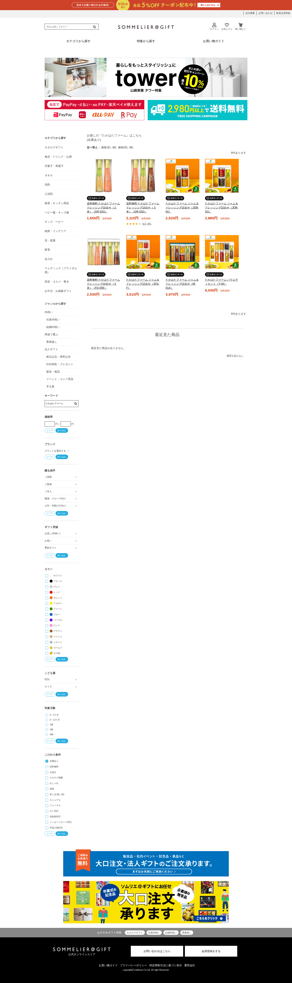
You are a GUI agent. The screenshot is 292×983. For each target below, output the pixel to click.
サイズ (48, 686)
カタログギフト (135, 932)
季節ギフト (50, 547)
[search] (94, 27)
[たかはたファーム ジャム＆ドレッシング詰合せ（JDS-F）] (143, 252)
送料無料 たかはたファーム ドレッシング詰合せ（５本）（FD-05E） (103, 283)
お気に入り (226, 29)
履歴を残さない (235, 355)
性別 (47, 679)
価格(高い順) (125, 147)
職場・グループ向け (55, 498)
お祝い (48, 540)
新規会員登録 (283, 13)
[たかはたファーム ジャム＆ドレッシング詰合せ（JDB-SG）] (222, 176)
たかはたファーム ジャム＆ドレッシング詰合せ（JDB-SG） (221, 207)
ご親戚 (48, 484)
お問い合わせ (265, 13)
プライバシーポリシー (133, 965)
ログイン (214, 29)
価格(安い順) (108, 147)
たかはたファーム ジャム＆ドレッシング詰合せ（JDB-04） (182, 207)
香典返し (186, 932)
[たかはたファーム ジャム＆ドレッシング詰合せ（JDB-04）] (182, 176)
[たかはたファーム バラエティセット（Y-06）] (222, 252)
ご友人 (48, 491)
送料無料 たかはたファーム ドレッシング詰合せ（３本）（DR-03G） (142, 207)
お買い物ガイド (108, 965)
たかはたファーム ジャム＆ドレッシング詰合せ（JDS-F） (142, 283)
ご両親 (48, 477)
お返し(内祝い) (52, 533)
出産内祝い (154, 932)
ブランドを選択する (55, 450)
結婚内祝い (171, 932)
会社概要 (250, 13)
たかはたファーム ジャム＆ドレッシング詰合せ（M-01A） (182, 283)
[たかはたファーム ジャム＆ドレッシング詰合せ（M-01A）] (182, 252)
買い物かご (240, 29)
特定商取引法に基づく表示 (165, 965)
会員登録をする (211, 951)
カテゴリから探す (55, 137)
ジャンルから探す (55, 303)
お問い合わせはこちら (157, 951)
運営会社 (189, 965)
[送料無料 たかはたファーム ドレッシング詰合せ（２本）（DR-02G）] (104, 176)
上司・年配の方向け (55, 505)
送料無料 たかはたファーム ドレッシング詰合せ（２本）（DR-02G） (103, 207)
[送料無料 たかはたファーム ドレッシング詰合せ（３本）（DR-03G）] (143, 176)
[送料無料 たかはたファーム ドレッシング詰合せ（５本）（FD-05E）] (104, 252)
